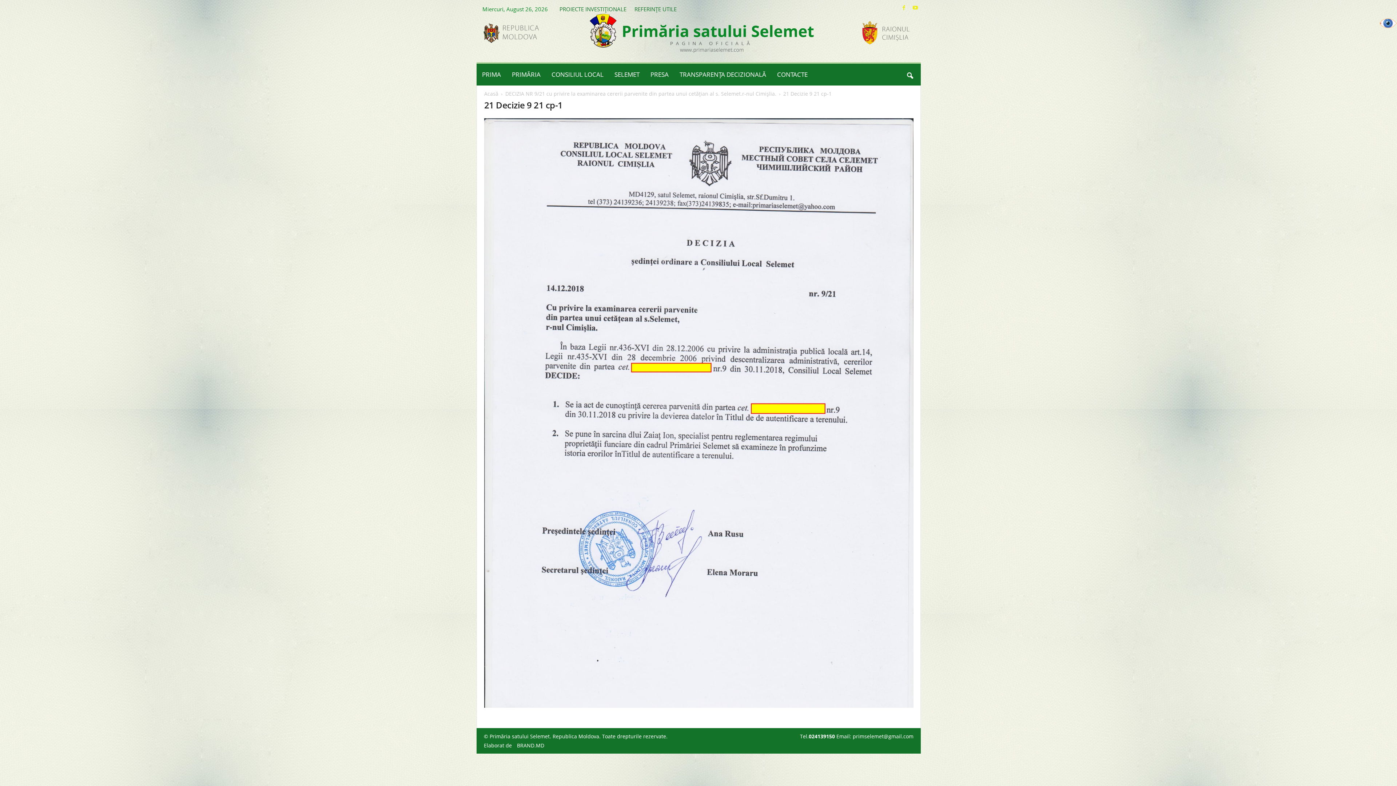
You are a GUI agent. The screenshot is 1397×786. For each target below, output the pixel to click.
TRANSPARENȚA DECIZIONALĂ (723, 74)
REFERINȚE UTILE (655, 9)
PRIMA (491, 74)
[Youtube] (915, 8)
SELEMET (627, 74)
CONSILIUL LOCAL (578, 74)
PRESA (659, 74)
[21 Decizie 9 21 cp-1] (699, 413)
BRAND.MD (530, 745)
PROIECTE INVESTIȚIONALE (593, 9)
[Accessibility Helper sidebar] (1388, 23)
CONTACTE (792, 74)
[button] (910, 75)
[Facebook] (904, 8)
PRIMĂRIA (526, 74)
